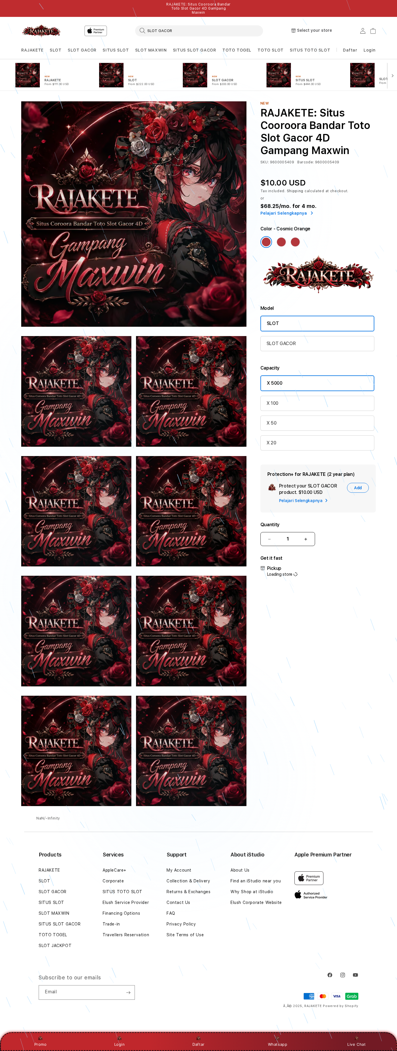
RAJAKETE (32, 50)
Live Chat (356, 1044)
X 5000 (274, 383)
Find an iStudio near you (255, 881)
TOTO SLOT (270, 50)
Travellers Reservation (126, 934)
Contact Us (178, 902)
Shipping (295, 191)
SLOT (55, 50)
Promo (40, 1044)
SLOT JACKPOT (55, 945)
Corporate (113, 881)
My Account (179, 870)
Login (119, 1044)
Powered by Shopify (340, 1006)
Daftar (198, 1044)
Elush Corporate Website (256, 902)
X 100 (272, 403)
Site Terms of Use (185, 934)
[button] (32, 50)
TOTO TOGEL (236, 50)
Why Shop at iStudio (251, 891)
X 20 (271, 443)
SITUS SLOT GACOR (194, 50)
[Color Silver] (295, 242)
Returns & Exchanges (188, 891)
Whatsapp (277, 1044)
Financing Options (121, 913)
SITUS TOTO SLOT (310, 50)
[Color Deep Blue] (281, 242)
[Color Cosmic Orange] (266, 242)
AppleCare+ (114, 870)
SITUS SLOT (116, 50)
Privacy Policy (181, 924)
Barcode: (305, 162)
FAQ (171, 913)
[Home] (41, 30)
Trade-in (111, 924)
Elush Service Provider (126, 902)
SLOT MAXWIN (151, 50)
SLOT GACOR (82, 50)
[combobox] (199, 30)
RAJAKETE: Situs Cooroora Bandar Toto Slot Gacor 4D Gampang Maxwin (198, 8)
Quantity (270, 524)
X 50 (272, 423)
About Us (240, 870)
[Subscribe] (128, 992)
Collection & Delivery (188, 881)
